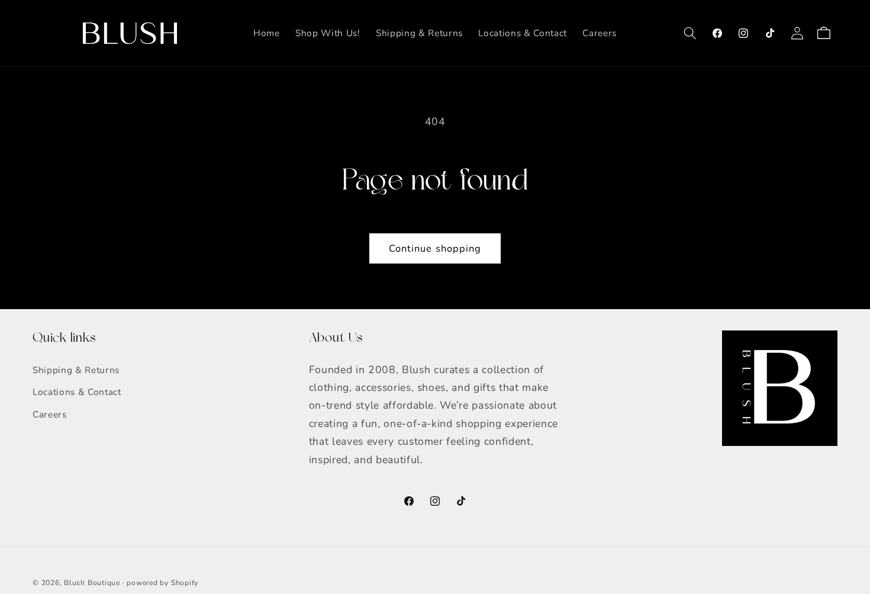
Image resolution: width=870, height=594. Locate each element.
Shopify (184, 582)
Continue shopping (435, 248)
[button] (690, 33)
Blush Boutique (92, 582)
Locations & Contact (77, 392)
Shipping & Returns (76, 370)
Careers (50, 414)
